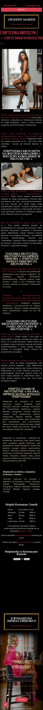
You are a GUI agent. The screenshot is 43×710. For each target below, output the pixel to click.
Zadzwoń (17, 110)
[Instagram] (23, 655)
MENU (22, 10)
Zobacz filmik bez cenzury (21, 24)
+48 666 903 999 (9, 5)
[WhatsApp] (27, 655)
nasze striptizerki (23, 535)
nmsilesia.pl (28, 708)
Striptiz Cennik (26, 531)
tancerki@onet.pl (32, 5)
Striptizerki (21, 640)
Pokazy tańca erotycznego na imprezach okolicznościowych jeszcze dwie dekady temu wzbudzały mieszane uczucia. (21, 136)
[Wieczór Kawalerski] (16, 655)
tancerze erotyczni (25, 542)
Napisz (27, 110)
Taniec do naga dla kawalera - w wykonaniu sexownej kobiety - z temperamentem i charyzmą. (21, 193)
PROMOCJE (9, 706)
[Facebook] (20, 655)
